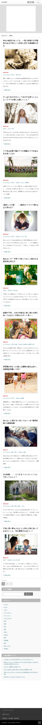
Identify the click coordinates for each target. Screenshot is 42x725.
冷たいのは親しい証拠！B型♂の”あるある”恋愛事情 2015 (18, 669)
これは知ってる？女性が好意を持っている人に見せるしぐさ (18, 659)
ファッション (7, 615)
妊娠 (17, 74)
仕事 (12, 452)
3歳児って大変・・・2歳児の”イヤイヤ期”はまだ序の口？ (20, 206)
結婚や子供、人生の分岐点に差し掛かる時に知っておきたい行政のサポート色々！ (20, 314)
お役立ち (18, 182)
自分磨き (6, 648)
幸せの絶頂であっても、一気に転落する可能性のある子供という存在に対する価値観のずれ (20, 43)
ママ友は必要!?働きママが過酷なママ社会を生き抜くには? (20, 152)
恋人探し (6, 634)
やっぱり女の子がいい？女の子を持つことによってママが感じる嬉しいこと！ (20, 98)
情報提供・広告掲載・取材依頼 (10, 718)
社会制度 (29, 344)
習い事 (18, 559)
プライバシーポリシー (8, 710)
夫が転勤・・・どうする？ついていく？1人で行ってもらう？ (20, 476)
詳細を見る (7, 90)
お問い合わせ (5, 714)
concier (4, 2)
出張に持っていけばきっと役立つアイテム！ (14, 676)
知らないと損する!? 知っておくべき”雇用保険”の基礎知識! (20, 422)
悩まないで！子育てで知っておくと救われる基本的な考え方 (20, 260)
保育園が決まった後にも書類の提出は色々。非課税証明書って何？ (20, 368)
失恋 (5, 626)
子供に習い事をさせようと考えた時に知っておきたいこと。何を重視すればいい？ (20, 529)
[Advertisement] (21, 19)
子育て (12, 74)
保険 (24, 452)
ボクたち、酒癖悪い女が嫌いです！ (12, 666)
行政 (33, 344)
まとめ (5, 607)
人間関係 (27, 182)
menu (38, 2)
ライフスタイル (7, 74)
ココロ (5, 610)
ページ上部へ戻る (39, 722)
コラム (9, 128)
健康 (5, 623)
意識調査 (6, 640)
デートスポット (7, 612)
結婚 (16, 344)
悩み (16, 290)
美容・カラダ (7, 646)
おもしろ (6, 604)
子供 (20, 74)
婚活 (5, 629)
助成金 (25, 344)
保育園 (22, 398)
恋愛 (5, 637)
